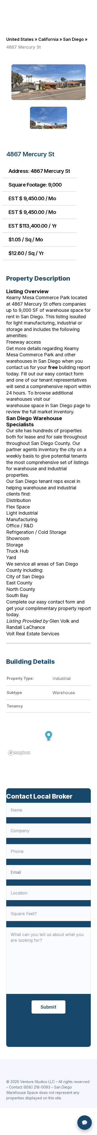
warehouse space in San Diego (39, 405)
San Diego (73, 39)
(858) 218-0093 (36, 1087)
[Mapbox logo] (19, 753)
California (48, 39)
